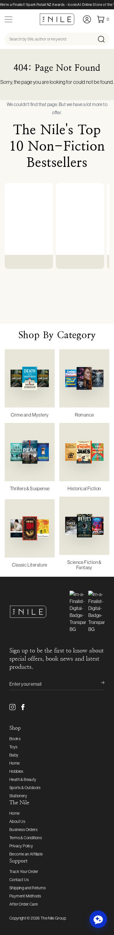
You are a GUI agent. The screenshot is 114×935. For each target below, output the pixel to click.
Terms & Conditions (25, 837)
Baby (14, 755)
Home (14, 763)
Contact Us (19, 879)
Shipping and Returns (27, 887)
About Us (17, 821)
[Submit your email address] (99, 684)
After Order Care (23, 904)
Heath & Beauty (23, 779)
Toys (13, 747)
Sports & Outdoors (25, 787)
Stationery (18, 795)
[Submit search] (103, 39)
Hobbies (16, 771)
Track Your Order (23, 871)
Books (14, 738)
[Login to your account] (87, 19)
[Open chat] (98, 919)
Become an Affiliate (26, 854)
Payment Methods (25, 896)
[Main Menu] (8, 19)
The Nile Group (53, 918)
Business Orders (23, 829)
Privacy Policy (21, 846)
